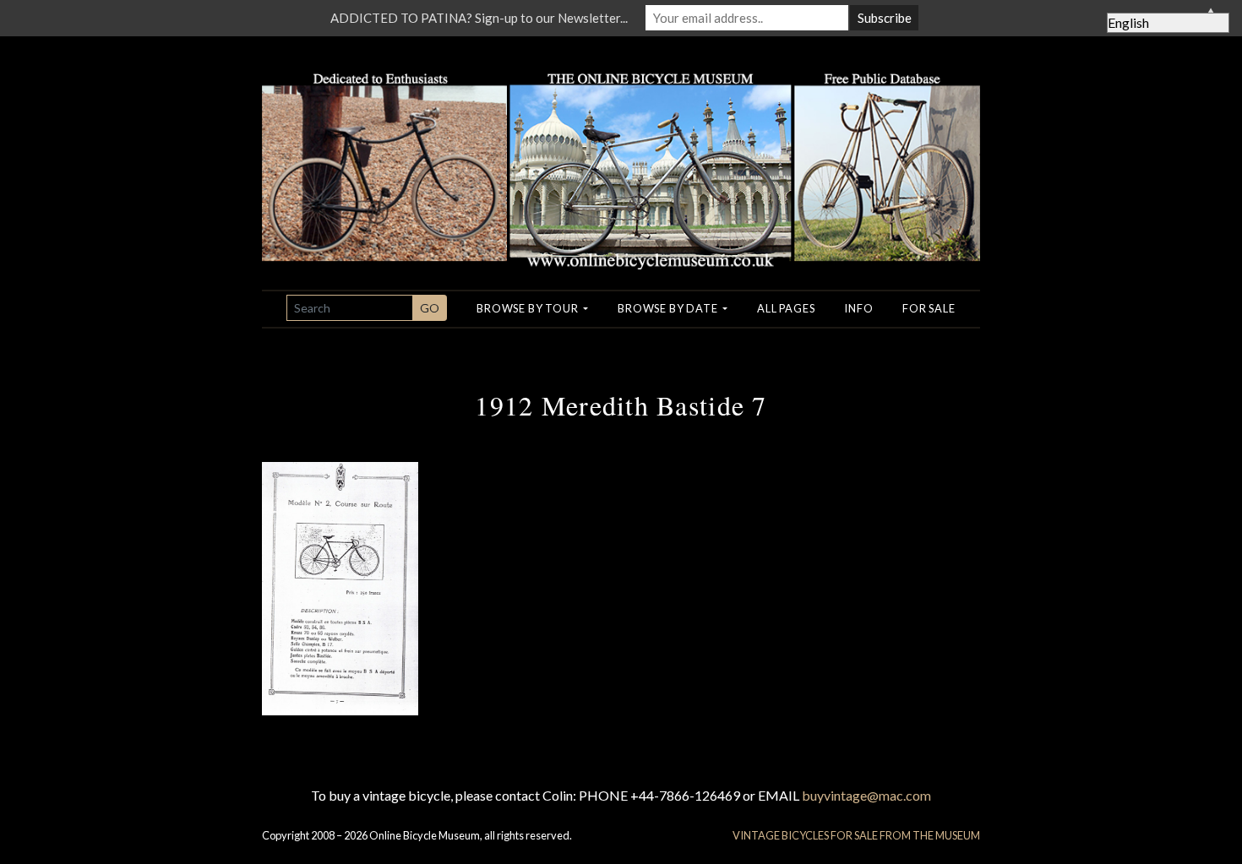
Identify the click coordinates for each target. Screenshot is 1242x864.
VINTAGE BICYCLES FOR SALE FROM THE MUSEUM (856, 835)
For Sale (928, 308)
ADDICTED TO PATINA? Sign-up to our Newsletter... (479, 17)
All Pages (785, 308)
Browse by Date (669, 308)
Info (858, 308)
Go (429, 308)
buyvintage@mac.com (866, 795)
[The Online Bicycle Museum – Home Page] (621, 151)
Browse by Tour (528, 308)
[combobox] (349, 308)
